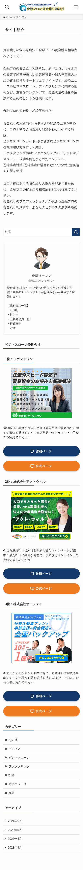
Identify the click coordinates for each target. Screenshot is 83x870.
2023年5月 (15, 830)
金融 (11, 792)
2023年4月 (15, 838)
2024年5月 (15, 821)
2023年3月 (15, 847)
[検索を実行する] (76, 232)
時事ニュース (17, 784)
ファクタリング (19, 766)
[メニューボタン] (76, 7)
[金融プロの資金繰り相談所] (41, 7)
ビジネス (14, 748)
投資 (11, 775)
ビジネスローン (19, 757)
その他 (13, 740)
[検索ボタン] (7, 7)
